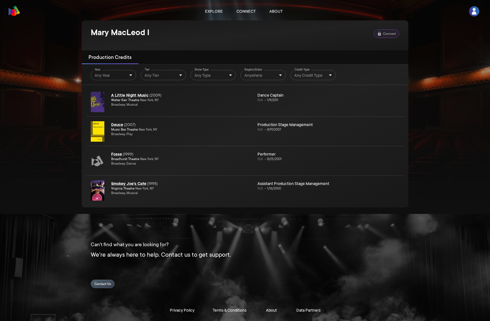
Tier (147, 69)
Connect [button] (389, 34)
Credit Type (302, 69)
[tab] (110, 57)
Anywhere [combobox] (253, 75)
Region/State (253, 69)
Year (97, 69)
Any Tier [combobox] (152, 75)
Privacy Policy (182, 310)
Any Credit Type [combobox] (308, 75)
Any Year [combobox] (102, 75)
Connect (246, 11)
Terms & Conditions (229, 310)
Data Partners (308, 310)
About (276, 11)
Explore (214, 11)
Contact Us (102, 284)
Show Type (202, 69)
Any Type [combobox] (203, 75)
